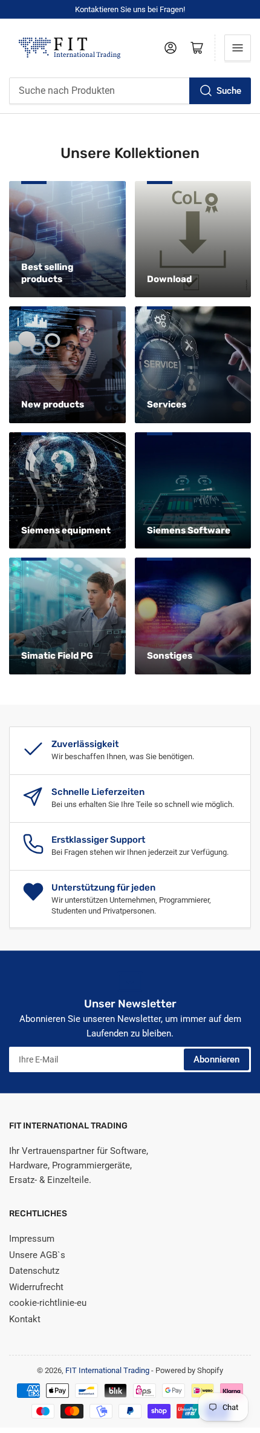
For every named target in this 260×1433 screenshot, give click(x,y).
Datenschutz (34, 1270)
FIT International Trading (107, 1370)
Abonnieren (216, 1059)
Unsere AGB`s (37, 1255)
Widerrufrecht (36, 1287)
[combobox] (130, 90)
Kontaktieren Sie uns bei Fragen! (130, 9)
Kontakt (25, 1319)
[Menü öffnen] (237, 48)
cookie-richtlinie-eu (47, 1302)
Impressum (31, 1238)
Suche (228, 90)
